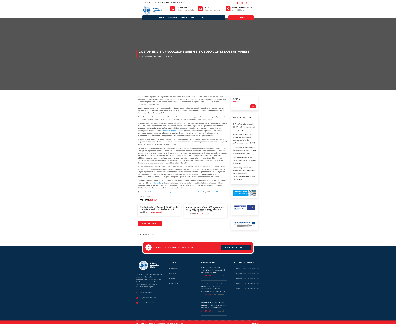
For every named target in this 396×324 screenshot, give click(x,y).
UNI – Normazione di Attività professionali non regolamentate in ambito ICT (244, 160)
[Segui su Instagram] (242, 3)
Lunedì (238, 269)
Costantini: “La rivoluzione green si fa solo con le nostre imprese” (174, 192)
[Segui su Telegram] (251, 3)
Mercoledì (239, 279)
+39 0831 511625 (182, 7)
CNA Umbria (157, 183)
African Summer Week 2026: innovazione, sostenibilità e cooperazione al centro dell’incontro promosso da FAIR (205, 209)
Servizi (184, 17)
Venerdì (238, 288)
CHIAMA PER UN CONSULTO (235, 247)
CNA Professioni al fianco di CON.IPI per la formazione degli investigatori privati (159, 208)
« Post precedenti (149, 223)
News (193, 17)
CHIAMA (242, 17)
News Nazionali (155, 56)
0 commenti (167, 56)
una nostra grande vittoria (172, 131)
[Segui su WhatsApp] (247, 3)
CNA (217, 192)
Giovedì (238, 283)
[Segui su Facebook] (237, 3)
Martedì (239, 274)
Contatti (204, 17)
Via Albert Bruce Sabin (242, 7)
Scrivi (206, 7)
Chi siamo (172, 17)
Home (161, 17)
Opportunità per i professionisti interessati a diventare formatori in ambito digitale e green (244, 150)
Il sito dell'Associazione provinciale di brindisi (165, 2)
